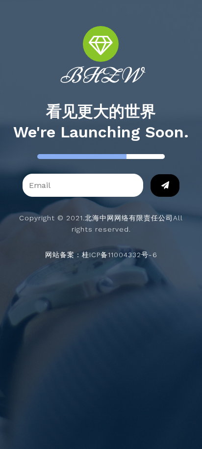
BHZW (101, 75)
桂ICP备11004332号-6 (119, 255)
